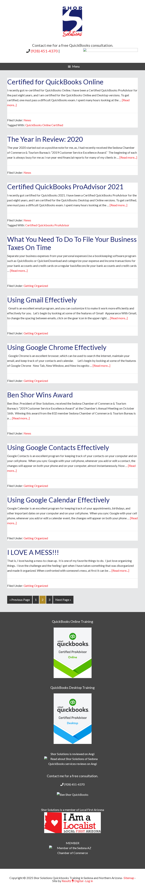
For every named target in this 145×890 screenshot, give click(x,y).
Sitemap (129, 878)
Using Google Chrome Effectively (56, 347)
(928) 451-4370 (44, 51)
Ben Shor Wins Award (40, 395)
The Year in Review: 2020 (45, 139)
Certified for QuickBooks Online (55, 82)
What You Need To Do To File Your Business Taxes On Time (72, 243)
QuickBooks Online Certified (44, 125)
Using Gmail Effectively (42, 300)
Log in (89, 881)
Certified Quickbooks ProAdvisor (47, 225)
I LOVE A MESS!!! (33, 552)
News (27, 120)
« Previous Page (19, 599)
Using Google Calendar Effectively (58, 500)
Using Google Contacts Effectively (58, 447)
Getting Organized (36, 285)
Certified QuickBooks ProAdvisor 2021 (65, 186)
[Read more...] (128, 157)
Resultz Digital (72, 881)
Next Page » (63, 599)
